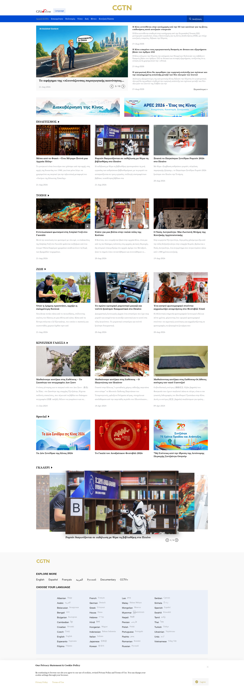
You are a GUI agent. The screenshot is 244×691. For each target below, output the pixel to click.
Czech (63, 631)
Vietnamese (165, 641)
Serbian (162, 598)
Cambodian (65, 622)
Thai (159, 622)
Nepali (128, 617)
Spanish (162, 607)
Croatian (65, 627)
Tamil (159, 617)
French (97, 598)
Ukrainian (164, 631)
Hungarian (99, 627)
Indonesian (103, 631)
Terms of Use (58, 682)
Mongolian (131, 607)
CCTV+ (124, 579)
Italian (96, 636)
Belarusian (68, 607)
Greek (97, 607)
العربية (79, 579)
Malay (132, 603)
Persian (129, 622)
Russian (130, 646)
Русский (91, 579)
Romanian (131, 641)
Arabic (63, 603)
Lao (126, 598)
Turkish (161, 627)
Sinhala (161, 603)
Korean (97, 646)
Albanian (64, 598)
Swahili (162, 612)
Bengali (63, 612)
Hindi (95, 622)
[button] (112, 86)
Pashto (128, 636)
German (97, 603)
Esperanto (67, 641)
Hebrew (97, 617)
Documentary (108, 579)
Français (67, 579)
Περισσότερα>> (201, 89)
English (40, 579)
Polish (128, 627)
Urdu (159, 636)
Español (53, 579)
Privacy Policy (41, 682)
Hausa (96, 612)
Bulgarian (67, 617)
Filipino (64, 646)
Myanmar (133, 612)
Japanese (98, 641)
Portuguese (132, 631)
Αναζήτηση (197, 19)
